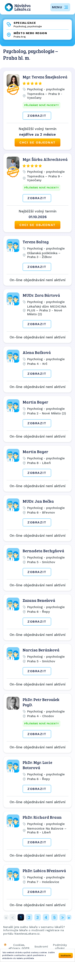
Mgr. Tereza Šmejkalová (45, 76)
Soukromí (41, 946)
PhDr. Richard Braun (42, 817)
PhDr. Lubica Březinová (44, 870)
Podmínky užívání (60, 946)
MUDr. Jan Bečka (38, 501)
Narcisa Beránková (41, 649)
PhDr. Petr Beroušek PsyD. (41, 702)
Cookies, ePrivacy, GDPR (19, 946)
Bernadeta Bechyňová (43, 550)
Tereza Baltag (36, 241)
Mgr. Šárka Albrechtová (45, 159)
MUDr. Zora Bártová (41, 295)
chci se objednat (37, 142)
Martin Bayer (35, 402)
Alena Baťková (37, 352)
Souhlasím (66, 955)
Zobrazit (36, 116)
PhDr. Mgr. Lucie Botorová (37, 765)
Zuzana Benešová (39, 600)
